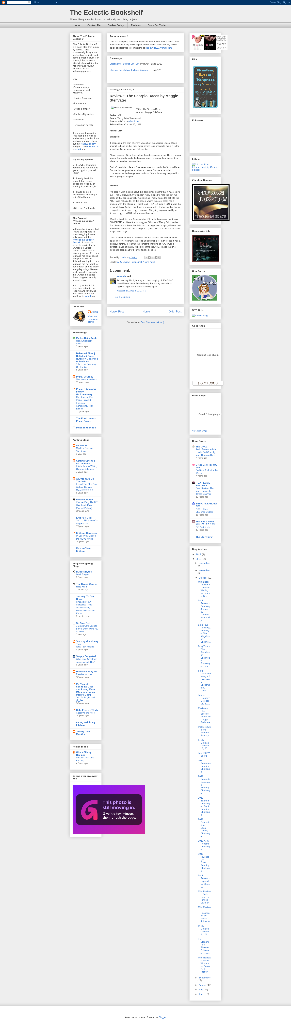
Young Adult (149, 262)
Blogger (162, 1017)
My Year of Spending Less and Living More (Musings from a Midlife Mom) (85, 689)
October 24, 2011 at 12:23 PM (131, 290)
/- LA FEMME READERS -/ (203, 484)
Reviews (136, 25)
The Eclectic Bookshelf (106, 12)
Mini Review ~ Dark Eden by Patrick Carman (204, 897)
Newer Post (117, 311)
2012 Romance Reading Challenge (204, 766)
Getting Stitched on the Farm (85, 462)
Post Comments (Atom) (152, 322)
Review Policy (116, 25)
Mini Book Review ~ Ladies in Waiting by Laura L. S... (204, 588)
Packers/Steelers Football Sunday (204, 731)
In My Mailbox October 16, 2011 (204, 744)
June (202, 994)
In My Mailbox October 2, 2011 (203, 930)
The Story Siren (204, 537)
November (204, 570)
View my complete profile (93, 319)
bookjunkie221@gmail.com (159, 48)
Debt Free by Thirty (87, 710)
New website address (86, 379)
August (203, 985)
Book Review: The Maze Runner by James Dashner (205, 491)
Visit (199, 431)
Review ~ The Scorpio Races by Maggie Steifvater (204, 715)
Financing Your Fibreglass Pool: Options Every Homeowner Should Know (85, 608)
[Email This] (146, 257)
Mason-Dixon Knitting (83, 549)
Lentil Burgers (83, 574)
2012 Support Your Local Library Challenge (204, 828)
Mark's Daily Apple (86, 338)
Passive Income (84, 674)
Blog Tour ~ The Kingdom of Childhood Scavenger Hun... (204, 656)
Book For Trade (157, 25)
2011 (199, 559)
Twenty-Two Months (83, 733)
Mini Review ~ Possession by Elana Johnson (204, 914)
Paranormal (136, 262)
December (204, 563)
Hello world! (81, 586)
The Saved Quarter (87, 584)
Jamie (94, 311)
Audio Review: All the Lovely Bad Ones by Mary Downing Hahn (206, 452)
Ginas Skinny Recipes (83, 753)
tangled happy (84, 499)
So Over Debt (83, 623)
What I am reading (85, 646)
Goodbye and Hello (85, 713)
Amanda (121, 276)
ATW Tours (133, 121)
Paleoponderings (86, 427)
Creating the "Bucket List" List (124, 64)
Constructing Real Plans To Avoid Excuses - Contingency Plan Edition (84, 403)
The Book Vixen (205, 521)
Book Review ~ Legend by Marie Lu (204, 881)
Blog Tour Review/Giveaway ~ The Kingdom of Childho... (204, 633)
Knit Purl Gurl (84, 517)
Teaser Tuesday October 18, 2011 (204, 699)
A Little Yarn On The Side (85, 480)
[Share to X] (152, 257)
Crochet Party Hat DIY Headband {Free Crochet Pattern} (87, 505)
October (203, 577)
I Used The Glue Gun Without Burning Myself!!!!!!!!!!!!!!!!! (86, 487)
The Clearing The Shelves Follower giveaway (204, 946)
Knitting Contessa (86, 533)
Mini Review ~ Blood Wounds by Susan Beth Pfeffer (204, 964)
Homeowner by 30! (87, 671)
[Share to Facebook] (155, 257)
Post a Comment (122, 297)
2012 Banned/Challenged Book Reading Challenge (204, 806)
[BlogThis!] (149, 257)
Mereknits (81, 445)
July (201, 989)
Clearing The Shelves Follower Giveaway (130, 70)
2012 (199, 554)
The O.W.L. (202, 446)
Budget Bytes (84, 571)
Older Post (175, 311)
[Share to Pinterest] (159, 257)
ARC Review (123, 262)
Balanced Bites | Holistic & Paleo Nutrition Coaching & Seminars (87, 357)
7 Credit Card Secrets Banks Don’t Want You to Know (87, 629)
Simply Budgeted (86, 656)
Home (77, 25)
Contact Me (94, 25)
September (205, 977)
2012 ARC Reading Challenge (204, 845)
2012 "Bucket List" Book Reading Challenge (204, 862)
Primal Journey (84, 376)
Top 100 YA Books (204, 754)
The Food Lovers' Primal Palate (86, 419)
